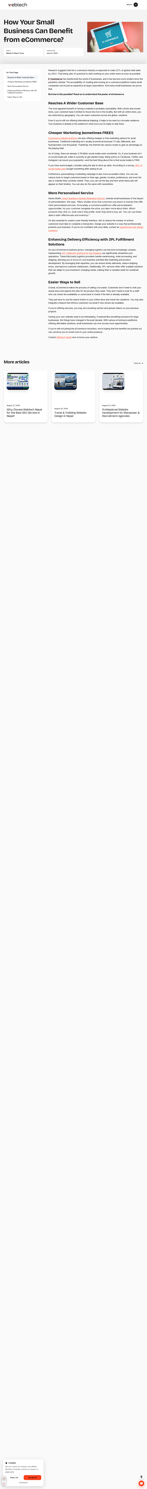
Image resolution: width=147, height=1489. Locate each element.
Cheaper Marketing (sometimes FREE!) (22, 82)
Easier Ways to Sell (15, 97)
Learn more (9, 1472)
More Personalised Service (18, 86)
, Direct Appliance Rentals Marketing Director (83, 198)
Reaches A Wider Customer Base (21, 77)
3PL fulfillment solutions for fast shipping (81, 253)
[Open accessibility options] (141, 1477)
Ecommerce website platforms (63, 138)
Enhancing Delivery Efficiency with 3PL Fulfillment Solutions (22, 91)
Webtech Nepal (64, 337)
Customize (23, 1483)
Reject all (14, 1477)
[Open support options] (141, 1483)
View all (137, 363)
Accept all (32, 1477)
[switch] (4, 1480)
